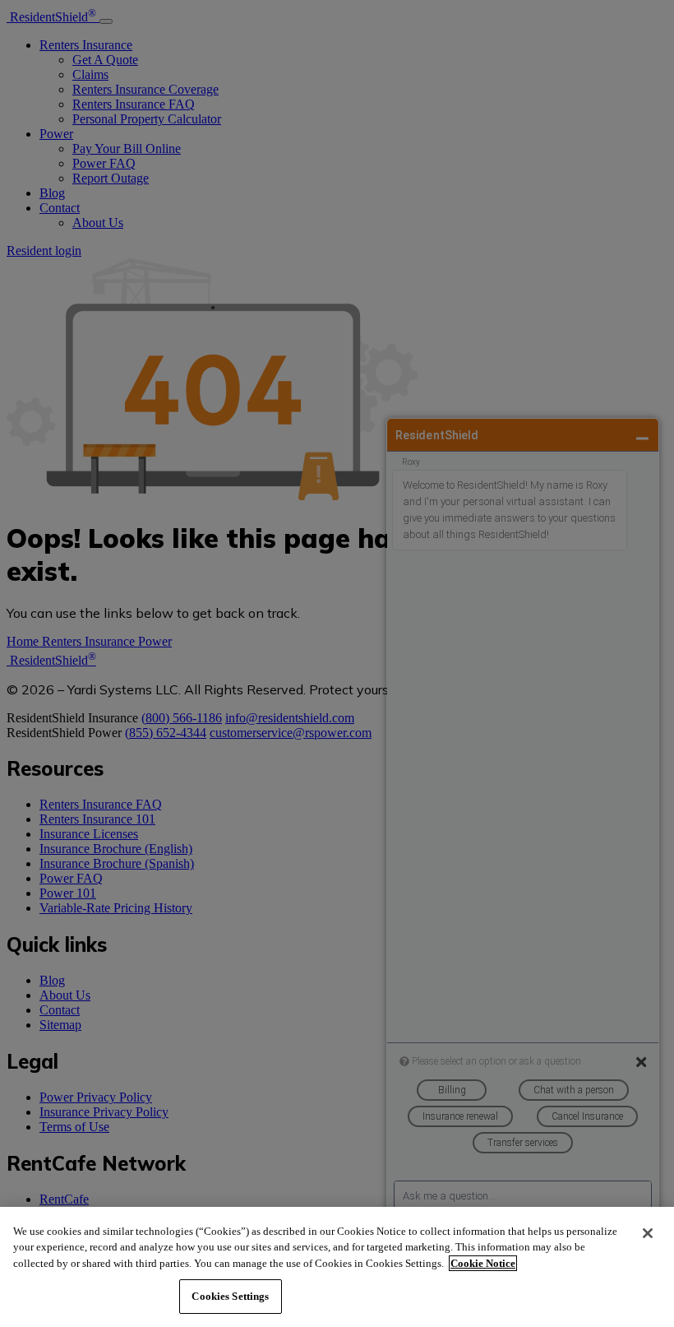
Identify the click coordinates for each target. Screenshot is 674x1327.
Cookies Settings (230, 1296)
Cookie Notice (482, 1263)
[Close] (648, 1233)
